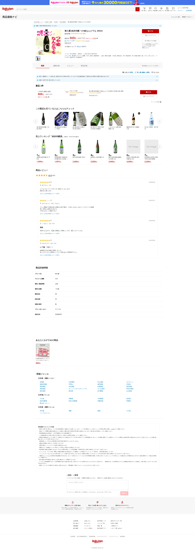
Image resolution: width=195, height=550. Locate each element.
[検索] (137, 9)
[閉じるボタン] (160, 25)
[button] (150, 9)
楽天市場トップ (38, 22)
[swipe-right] (159, 121)
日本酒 (56, 22)
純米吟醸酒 (63, 22)
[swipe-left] (35, 121)
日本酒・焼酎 (48, 22)
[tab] (43, 65)
